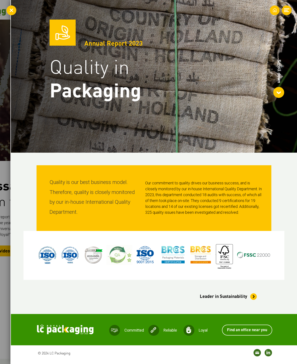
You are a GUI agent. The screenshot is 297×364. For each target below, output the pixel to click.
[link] (224, 296)
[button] (278, 79)
